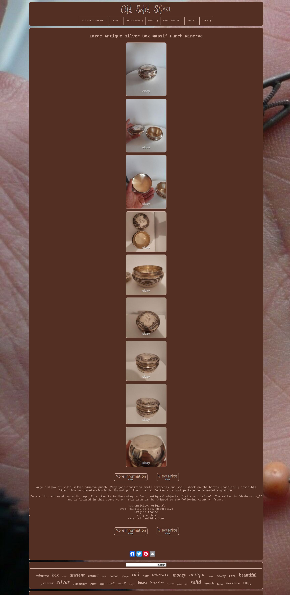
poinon (114, 576)
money (179, 575)
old (135, 574)
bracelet (157, 583)
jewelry (131, 584)
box (55, 575)
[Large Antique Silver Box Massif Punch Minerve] (146, 70)
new (146, 576)
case (170, 583)
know (142, 583)
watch (93, 583)
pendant (47, 583)
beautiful (248, 575)
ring (247, 582)
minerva (42, 575)
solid (196, 582)
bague (220, 584)
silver (63, 582)
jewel (64, 576)
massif (122, 583)
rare (232, 576)
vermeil (93, 576)
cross (179, 584)
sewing (221, 576)
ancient (77, 575)
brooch (209, 583)
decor (104, 576)
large (102, 584)
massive (161, 574)
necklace (233, 583)
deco (211, 577)
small (111, 583)
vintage (125, 576)
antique (197, 575)
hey (186, 584)
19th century (80, 583)
